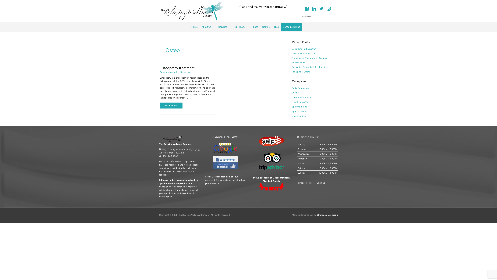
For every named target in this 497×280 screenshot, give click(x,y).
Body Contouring (300, 88)
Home (194, 27)
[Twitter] (321, 8)
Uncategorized (299, 116)
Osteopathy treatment (177, 68)
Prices (255, 27)
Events (295, 92)
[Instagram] (328, 8)
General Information (169, 72)
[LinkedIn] (314, 8)
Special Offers (299, 111)
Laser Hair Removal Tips (304, 53)
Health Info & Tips (300, 102)
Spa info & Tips (299, 106)
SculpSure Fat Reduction (304, 49)
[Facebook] (306, 8)
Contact (266, 27)
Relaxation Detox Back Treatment (308, 67)
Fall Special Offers (301, 71)
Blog (276, 27)
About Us (206, 27)
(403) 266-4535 (169, 156)
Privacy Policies (304, 182)
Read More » (171, 105)
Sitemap (321, 182)
